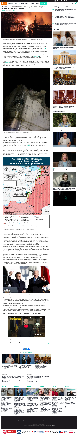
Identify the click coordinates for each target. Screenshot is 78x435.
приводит (15, 250)
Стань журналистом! (13, 420)
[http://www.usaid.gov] (32, 432)
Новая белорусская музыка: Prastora (70, 407)
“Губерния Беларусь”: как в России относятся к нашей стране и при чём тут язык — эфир (9, 366)
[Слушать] (54, 168)
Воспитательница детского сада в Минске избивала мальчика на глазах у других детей (65, 24)
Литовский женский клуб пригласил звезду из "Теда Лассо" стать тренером (65, 10)
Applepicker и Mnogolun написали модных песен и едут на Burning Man (45, 398)
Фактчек (40, 0)
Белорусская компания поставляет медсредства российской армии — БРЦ (37, 381)
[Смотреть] (2, 365)
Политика (17, 386)
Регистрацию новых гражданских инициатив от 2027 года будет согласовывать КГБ (63, 68)
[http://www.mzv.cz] (43, 432)
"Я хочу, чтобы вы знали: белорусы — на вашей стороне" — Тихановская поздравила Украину (38, 377)
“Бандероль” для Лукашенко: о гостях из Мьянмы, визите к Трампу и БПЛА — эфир (13, 372)
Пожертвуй (20, 420)
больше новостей (73, 26)
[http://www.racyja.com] (28, 431)
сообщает (36, 56)
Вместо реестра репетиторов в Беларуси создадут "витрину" (63, 48)
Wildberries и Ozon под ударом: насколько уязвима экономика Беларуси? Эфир (63, 131)
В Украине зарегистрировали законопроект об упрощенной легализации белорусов (41, 366)
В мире (14, 10)
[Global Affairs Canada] (50, 432)
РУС (74, 0)
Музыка (67, 386)
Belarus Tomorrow (32, 0)
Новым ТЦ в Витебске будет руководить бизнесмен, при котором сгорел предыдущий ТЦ (65, 13)
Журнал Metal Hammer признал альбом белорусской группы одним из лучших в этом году (45, 409)
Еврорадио (4, 10)
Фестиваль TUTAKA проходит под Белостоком (70, 403)
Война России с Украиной (27, 352)
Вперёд (77, 432)
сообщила (7, 62)
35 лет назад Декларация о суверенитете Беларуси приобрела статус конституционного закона (63, 107)
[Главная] (12, 3)
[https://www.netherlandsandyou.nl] (20, 432)
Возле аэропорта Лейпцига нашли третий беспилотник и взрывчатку (13, 381)
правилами (53, 425)
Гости (28, 0)
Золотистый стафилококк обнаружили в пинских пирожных (64, 21)
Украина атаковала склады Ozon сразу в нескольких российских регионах (37, 372)
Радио (24, 420)
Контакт (53, 420)
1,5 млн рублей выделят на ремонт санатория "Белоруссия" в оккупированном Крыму (32, 410)
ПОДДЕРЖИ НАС (43, 3)
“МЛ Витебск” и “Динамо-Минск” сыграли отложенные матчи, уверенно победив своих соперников (57, 410)
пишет (44, 48)
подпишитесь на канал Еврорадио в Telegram (38, 339)
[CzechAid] (59, 431)
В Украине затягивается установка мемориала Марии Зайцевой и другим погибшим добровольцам (13, 377)
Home (19, 3)
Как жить (27, 3)
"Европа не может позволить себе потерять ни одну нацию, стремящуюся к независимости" (25, 366)
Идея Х (37, 0)
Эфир (42, 0)
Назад (0, 432)
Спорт (54, 386)
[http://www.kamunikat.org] (37, 432)
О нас (68, 420)
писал (33, 44)
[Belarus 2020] (7, 431)
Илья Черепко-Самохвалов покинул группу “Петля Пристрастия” (70, 398)
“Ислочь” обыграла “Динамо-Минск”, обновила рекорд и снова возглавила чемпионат (58, 404)
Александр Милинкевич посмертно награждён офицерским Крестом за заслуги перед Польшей (64, 207)
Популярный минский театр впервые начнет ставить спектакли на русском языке (45, 403)
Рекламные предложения (60, 420)
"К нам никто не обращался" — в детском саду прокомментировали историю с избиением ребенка (65, 17)
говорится (28, 145)
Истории (32, 3)
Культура (42, 386)
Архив (32, 420)
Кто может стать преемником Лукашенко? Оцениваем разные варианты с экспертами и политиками (19, 411)
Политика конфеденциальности (39, 426)
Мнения (37, 3)
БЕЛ (71, 0)
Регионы (28, 420)
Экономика (30, 386)
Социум (4, 386)
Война (22, 3)
